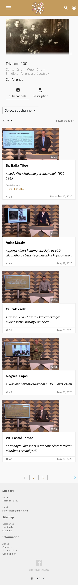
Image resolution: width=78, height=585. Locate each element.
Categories (8, 523)
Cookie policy (9, 553)
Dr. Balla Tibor (17, 165)
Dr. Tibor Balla (16, 188)
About (5, 543)
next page (64, 477)
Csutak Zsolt (16, 309)
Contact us (7, 547)
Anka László (15, 242)
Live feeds (7, 527)
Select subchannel (19, 110)
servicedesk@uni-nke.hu (15, 510)
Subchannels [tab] (17, 96)
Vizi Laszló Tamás (19, 438)
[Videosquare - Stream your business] (38, 8)
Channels (7, 530)
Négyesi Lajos (17, 376)
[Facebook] (39, 563)
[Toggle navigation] (9, 8)
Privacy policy (9, 550)
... (52, 477)
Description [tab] (40, 96)
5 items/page (64, 120)
